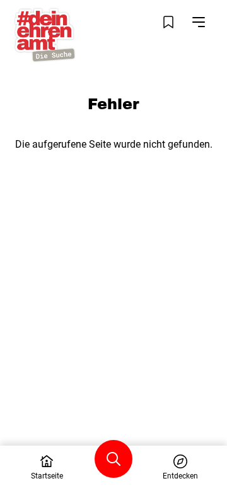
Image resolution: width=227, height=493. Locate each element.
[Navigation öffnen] (198, 22)
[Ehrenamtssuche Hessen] (44, 35)
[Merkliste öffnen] (168, 22)
